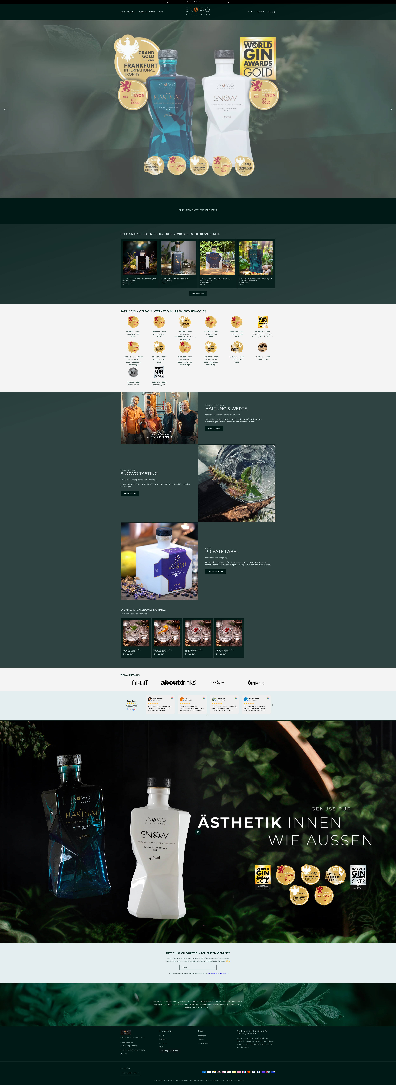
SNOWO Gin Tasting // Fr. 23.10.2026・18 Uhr (132, 651)
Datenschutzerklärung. (218, 973)
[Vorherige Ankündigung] (168, 2)
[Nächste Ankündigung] (228, 2)
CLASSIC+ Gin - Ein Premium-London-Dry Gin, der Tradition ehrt (139, 279)
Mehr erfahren (130, 493)
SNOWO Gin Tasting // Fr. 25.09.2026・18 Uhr (225, 651)
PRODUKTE (202, 1036)
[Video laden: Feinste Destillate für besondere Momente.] (198, 832)
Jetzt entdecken (215, 571)
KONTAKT (162, 1043)
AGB (191, 1080)
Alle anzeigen (198, 294)
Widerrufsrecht (239, 1080)
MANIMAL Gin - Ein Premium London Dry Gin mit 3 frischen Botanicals (255, 279)
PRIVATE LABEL (203, 1043)
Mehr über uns (214, 428)
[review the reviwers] (172, 698)
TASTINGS (202, 1039)
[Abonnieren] (214, 967)
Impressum (184, 1080)
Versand (229, 1080)
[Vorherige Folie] (4, 109)
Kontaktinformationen (217, 1080)
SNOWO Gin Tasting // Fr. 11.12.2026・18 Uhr (194, 651)
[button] (132, 12)
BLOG (161, 1047)
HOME (161, 1036)
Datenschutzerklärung (201, 1080)
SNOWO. (160, 1080)
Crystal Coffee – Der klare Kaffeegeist (174, 279)
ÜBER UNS (162, 1039)
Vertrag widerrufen (169, 1051)
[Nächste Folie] (391, 109)
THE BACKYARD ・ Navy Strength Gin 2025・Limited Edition (216, 279)
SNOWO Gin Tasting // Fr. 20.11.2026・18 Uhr (163, 651)
